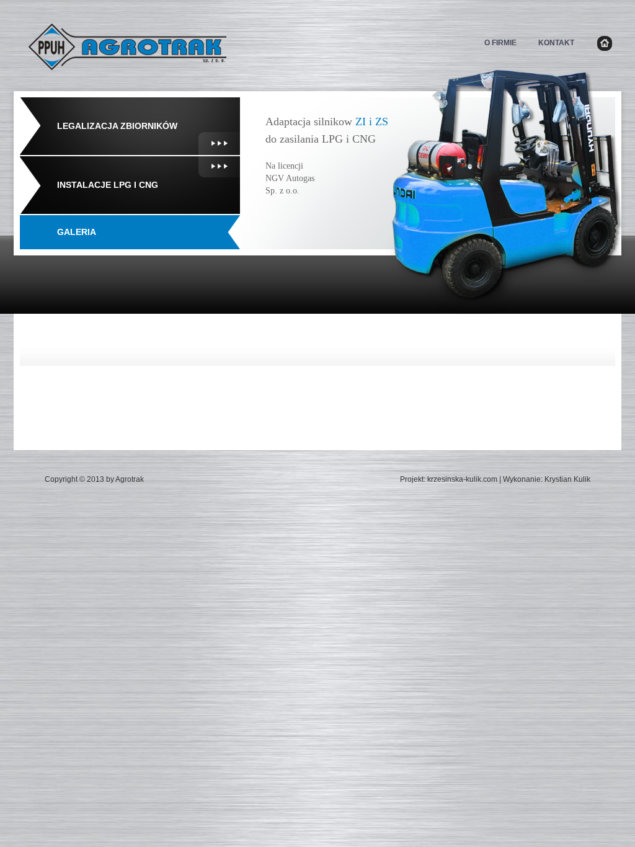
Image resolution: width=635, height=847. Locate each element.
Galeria (76, 232)
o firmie (500, 42)
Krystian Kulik (567, 479)
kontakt (556, 42)
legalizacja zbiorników (117, 126)
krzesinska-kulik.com (462, 479)
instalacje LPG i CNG (107, 185)
